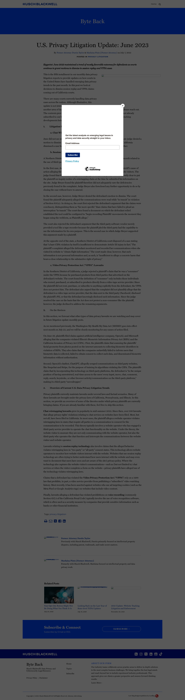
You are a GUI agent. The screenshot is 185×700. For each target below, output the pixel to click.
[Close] (123, 105)
